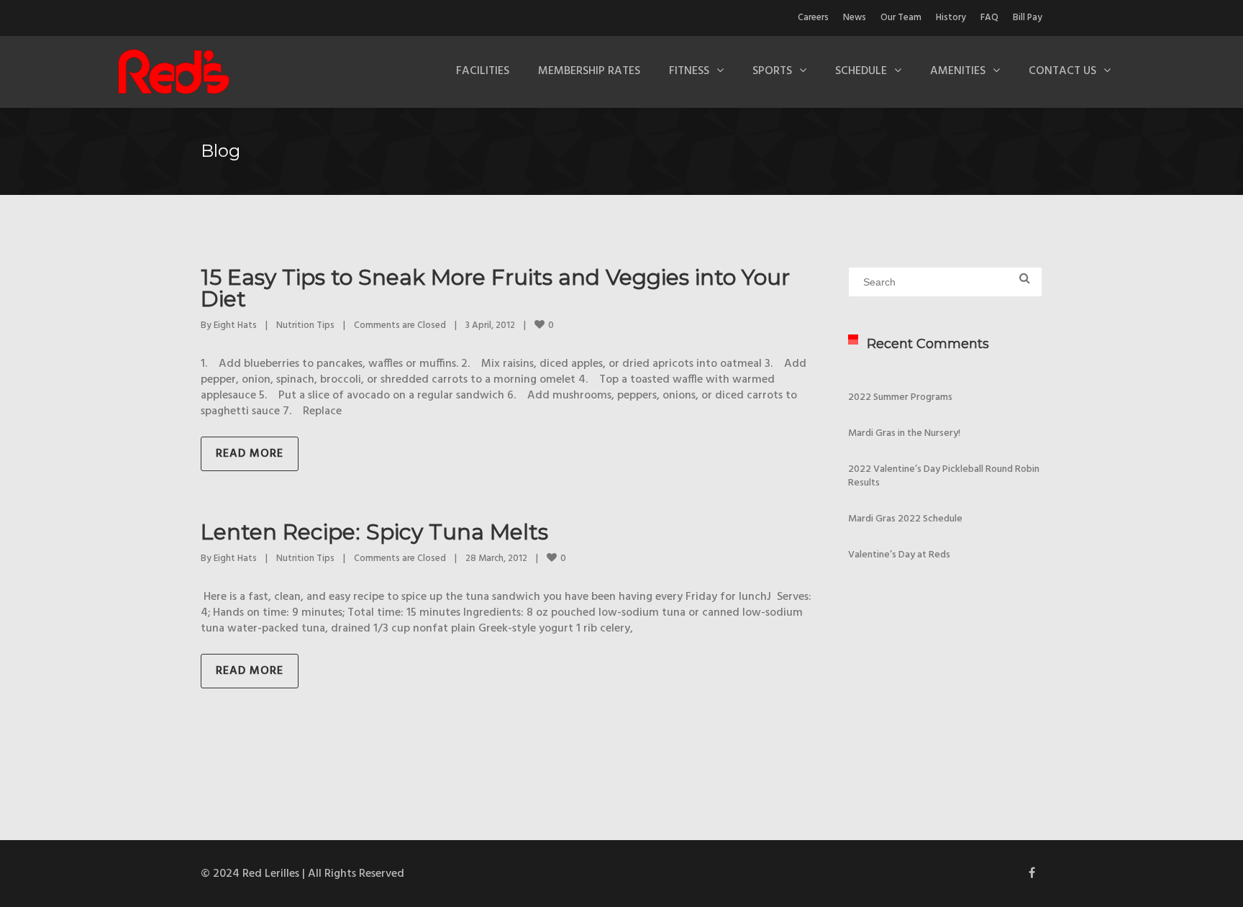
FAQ (989, 17)
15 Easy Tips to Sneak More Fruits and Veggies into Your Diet (495, 288)
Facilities (482, 71)
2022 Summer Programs (900, 397)
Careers (813, 17)
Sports (772, 71)
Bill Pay (1027, 17)
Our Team (900, 17)
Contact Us (1062, 71)
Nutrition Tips (305, 325)
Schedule (861, 71)
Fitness (689, 71)
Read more (249, 454)
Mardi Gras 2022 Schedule (905, 519)
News (854, 17)
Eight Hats (235, 325)
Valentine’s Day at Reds (899, 555)
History (951, 17)
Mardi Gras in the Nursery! (904, 433)
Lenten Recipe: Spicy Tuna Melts (374, 532)
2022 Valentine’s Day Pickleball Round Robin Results (943, 476)
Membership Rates (589, 71)
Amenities (957, 71)
